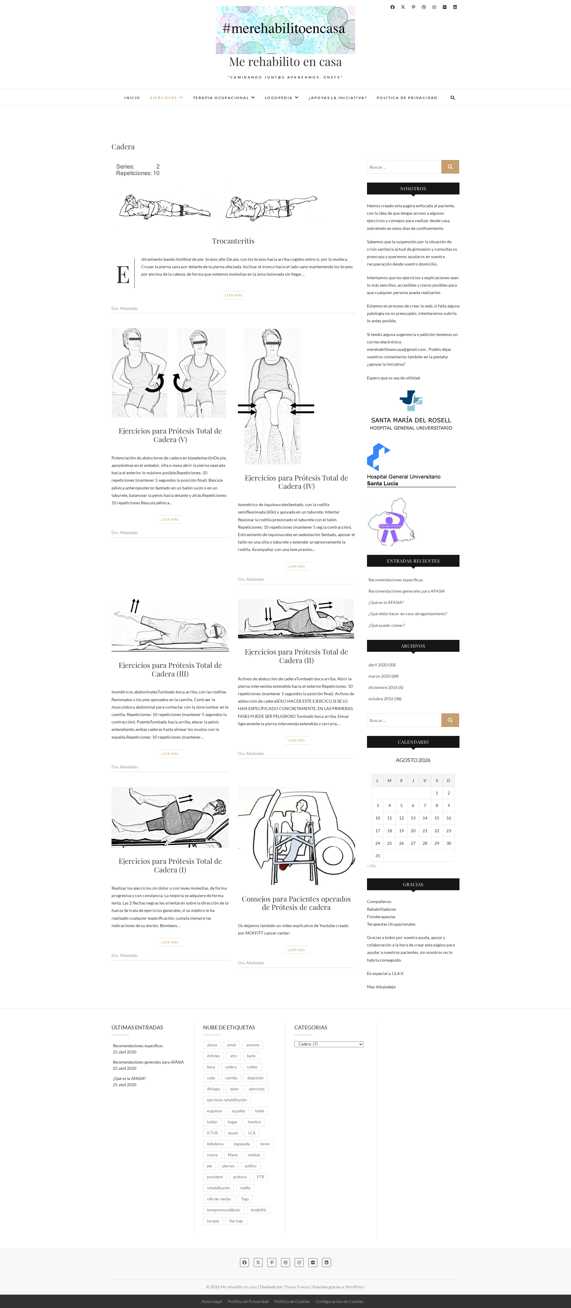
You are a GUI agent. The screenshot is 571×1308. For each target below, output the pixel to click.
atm (233, 1055)
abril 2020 (378, 664)
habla (259, 1110)
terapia (213, 1221)
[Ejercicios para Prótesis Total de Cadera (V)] (170, 373)
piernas (228, 1165)
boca (211, 1066)
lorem (265, 1143)
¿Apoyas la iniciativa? (338, 97)
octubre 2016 (380, 698)
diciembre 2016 (383, 687)
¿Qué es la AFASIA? (386, 602)
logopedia (242, 1143)
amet (231, 1044)
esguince (214, 1110)
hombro (254, 1121)
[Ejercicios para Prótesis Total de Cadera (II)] (296, 618)
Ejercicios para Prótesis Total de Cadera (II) (296, 656)
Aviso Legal (212, 1301)
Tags (245, 1198)
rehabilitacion (218, 1187)
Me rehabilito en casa (285, 61)
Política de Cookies (292, 1301)
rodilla (245, 1187)
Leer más (233, 295)
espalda (238, 1110)
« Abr (372, 865)
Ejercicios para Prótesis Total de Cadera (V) (170, 435)
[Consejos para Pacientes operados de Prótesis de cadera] (296, 836)
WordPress (355, 1287)
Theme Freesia (297, 1287)
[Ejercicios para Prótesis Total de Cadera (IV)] (296, 396)
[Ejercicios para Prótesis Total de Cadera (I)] (170, 817)
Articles (213, 1055)
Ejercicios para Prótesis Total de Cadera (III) (170, 669)
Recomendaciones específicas (395, 579)
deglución (255, 1077)
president (215, 1176)
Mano (233, 1154)
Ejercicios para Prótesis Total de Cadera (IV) (296, 482)
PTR (260, 1176)
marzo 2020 (379, 676)
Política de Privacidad (407, 97)
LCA (251, 1132)
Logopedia (279, 97)
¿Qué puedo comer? (386, 625)
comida (231, 1077)
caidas (252, 1066)
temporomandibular (224, 1209)
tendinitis (258, 1209)
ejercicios (257, 1088)
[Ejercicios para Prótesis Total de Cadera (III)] (170, 625)
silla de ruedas (219, 1198)
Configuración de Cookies (339, 1301)
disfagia (213, 1088)
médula (254, 1154)
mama (212, 1154)
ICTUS (212, 1132)
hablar (212, 1121)
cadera (231, 1066)
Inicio (132, 97)
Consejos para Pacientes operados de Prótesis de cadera (296, 903)
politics (251, 1165)
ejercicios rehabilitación (227, 1099)
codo (211, 1077)
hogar (233, 1121)
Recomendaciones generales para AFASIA (406, 590)
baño (251, 1055)
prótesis (240, 1176)
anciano (252, 1044)
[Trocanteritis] (233, 193)
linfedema (215, 1143)
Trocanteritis (233, 240)
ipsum (233, 1132)
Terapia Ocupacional (221, 97)
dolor (234, 1088)
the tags (236, 1221)
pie (209, 1165)
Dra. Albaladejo (125, 308)
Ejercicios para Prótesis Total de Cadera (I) (170, 865)
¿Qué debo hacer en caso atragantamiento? (407, 613)
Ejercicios (163, 97)
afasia (212, 1044)
